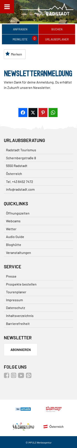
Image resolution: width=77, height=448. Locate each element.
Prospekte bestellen (21, 284)
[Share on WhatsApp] (53, 112)
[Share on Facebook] (22, 112)
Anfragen (20, 29)
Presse (11, 276)
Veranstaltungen (18, 252)
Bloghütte (13, 245)
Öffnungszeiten (18, 213)
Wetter (11, 229)
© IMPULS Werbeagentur (39, 442)
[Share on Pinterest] (42, 112)
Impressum (14, 300)
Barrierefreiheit (18, 323)
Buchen (56, 29)
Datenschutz (15, 308)
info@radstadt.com (20, 189)
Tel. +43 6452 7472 (19, 181)
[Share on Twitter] (32, 112)
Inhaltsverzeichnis (20, 316)
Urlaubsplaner (57, 39)
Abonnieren (20, 350)
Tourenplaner (16, 292)
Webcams (13, 221)
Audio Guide (15, 237)
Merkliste (20, 39)
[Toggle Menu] (7, 6)
